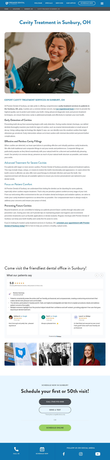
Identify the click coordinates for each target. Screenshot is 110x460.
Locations (16, 9)
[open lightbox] (21, 354)
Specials (49, 3)
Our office (71, 3)
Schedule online (55, 428)
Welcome (38, 3)
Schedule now (87, 3)
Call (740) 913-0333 (55, 401)
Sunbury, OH (28, 9)
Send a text (55, 410)
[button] (102, 3)
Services (59, 3)
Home (6, 9)
